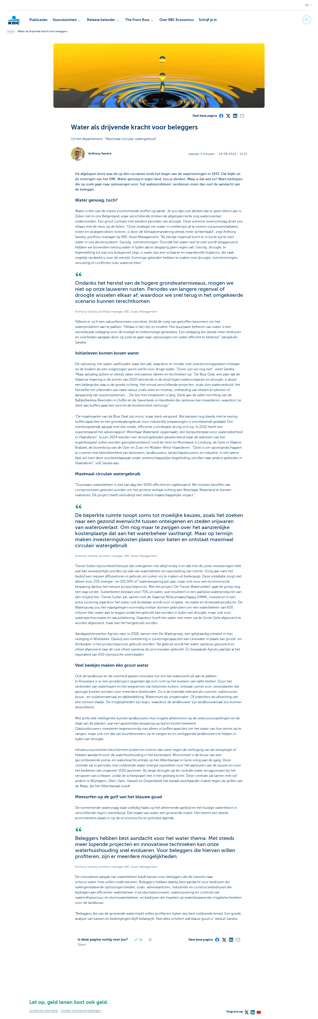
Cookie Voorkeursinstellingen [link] (81, 1010)
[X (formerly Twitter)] (228, 115)
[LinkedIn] (235, 115)
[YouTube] (258, 1010)
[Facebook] (221, 115)
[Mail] (241, 115)
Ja (140, 939)
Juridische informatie (43, 1010)
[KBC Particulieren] (14, 20)
